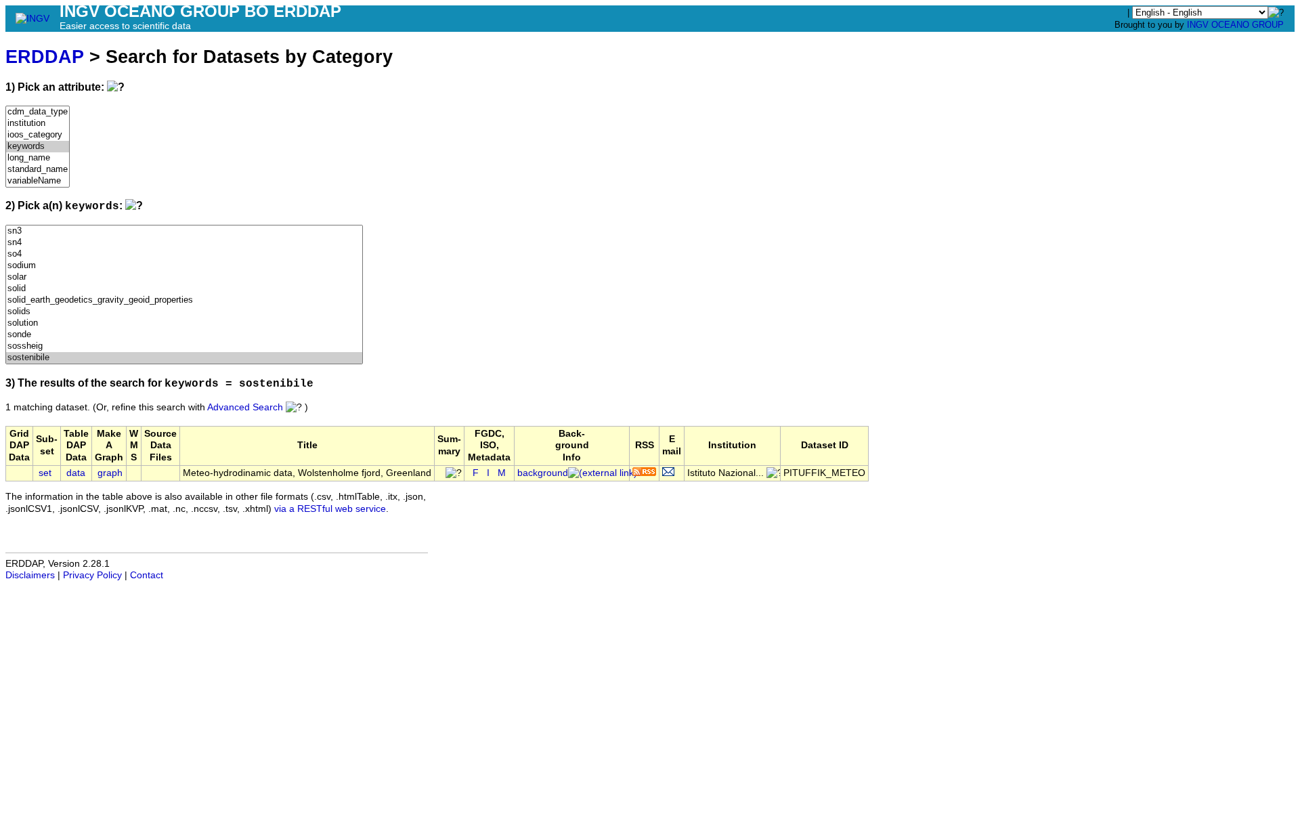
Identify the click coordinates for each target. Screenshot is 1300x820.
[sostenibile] (184, 358)
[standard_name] (37, 169)
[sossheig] (184, 346)
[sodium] (184, 266)
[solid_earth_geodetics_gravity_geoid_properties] (184, 300)
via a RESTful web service (330, 509)
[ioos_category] (37, 135)
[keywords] (37, 146)
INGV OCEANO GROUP (1235, 25)
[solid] (184, 289)
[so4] (184, 254)
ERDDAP (44, 56)
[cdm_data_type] (37, 112)
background (542, 473)
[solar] (184, 277)
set (45, 473)
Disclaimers (30, 575)
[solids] (184, 312)
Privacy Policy (92, 575)
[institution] (37, 123)
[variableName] (37, 181)
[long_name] (37, 158)
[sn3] (184, 231)
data (75, 473)
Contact (146, 575)
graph (110, 473)
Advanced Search (245, 407)
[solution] (184, 323)
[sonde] (184, 335)
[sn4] (184, 243)
